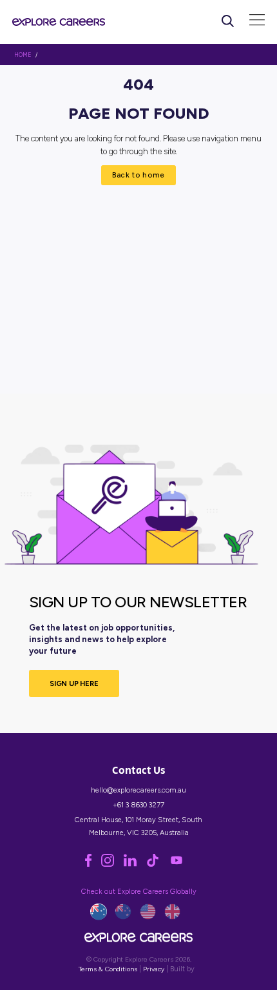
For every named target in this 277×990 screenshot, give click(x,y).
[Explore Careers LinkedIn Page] (135, 864)
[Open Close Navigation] (257, 21)
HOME (23, 55)
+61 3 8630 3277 (138, 804)
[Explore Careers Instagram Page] (112, 864)
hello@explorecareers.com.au (138, 789)
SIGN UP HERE (74, 683)
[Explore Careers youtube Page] (180, 864)
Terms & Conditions (108, 969)
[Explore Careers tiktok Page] (157, 864)
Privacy (153, 969)
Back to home (138, 174)
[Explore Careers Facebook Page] (93, 864)
